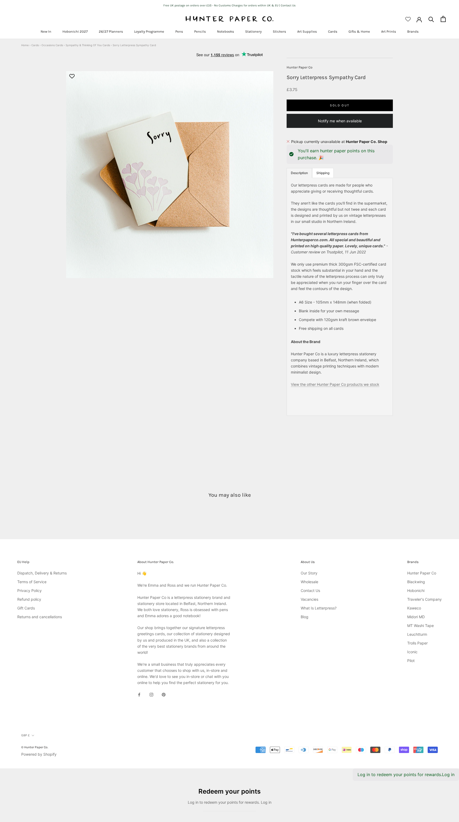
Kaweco (414, 608)
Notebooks (225, 31)
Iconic (412, 652)
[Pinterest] (163, 694)
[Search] (431, 19)
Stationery (253, 31)
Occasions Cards (52, 45)
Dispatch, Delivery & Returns (42, 573)
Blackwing (416, 581)
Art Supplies (307, 31)
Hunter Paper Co (299, 67)
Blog (304, 617)
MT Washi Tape (420, 625)
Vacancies (309, 599)
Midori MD (416, 617)
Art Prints (388, 31)
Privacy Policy (29, 590)
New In (46, 31)
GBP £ (25, 735)
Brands (413, 31)
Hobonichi (415, 590)
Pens (179, 31)
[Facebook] (139, 694)
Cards (332, 31)
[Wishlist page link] (408, 19)
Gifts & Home (359, 31)
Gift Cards (26, 608)
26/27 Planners (111, 31)
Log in (448, 774)
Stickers (279, 31)
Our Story (309, 573)
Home (25, 45)
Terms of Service (31, 581)
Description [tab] (299, 173)
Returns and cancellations (39, 617)
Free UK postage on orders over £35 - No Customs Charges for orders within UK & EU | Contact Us (229, 5)
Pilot (411, 660)
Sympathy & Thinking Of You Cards (88, 45)
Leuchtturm (417, 634)
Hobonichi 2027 (75, 31)
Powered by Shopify (39, 754)
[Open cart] (443, 19)
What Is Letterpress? (319, 608)
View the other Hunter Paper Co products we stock (335, 384)
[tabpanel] (340, 297)
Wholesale (309, 581)
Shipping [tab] (322, 173)
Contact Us (310, 590)
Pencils (200, 31)
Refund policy (29, 599)
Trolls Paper (417, 643)
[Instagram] (151, 694)
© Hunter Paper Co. (34, 747)
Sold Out (339, 105)
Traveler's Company (424, 599)
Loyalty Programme (149, 31)
